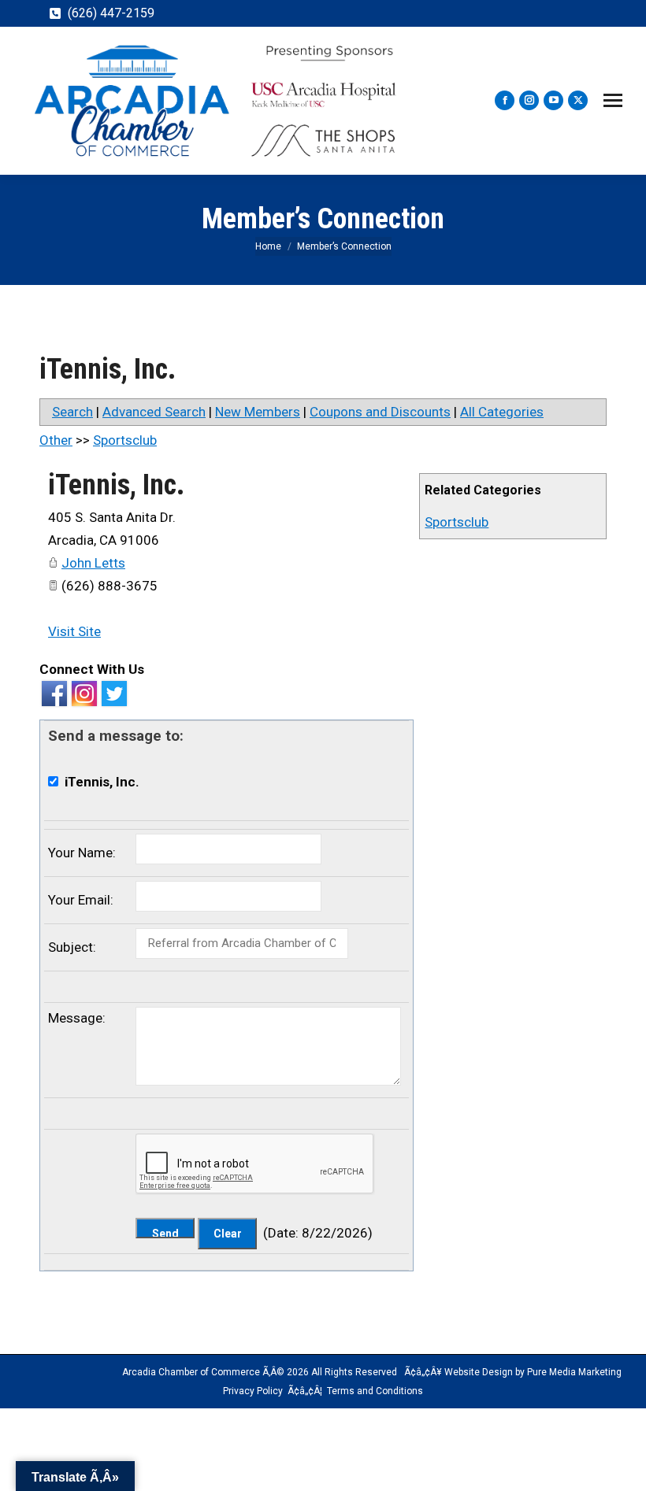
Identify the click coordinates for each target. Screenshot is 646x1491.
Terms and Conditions (375, 1391)
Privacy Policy (253, 1391)
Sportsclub (456, 522)
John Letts (93, 563)
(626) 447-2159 (111, 13)
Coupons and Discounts (380, 412)
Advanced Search (154, 412)
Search (72, 412)
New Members (257, 412)
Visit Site (74, 631)
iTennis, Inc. (116, 484)
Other (55, 440)
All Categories (502, 412)
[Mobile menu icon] (612, 100)
